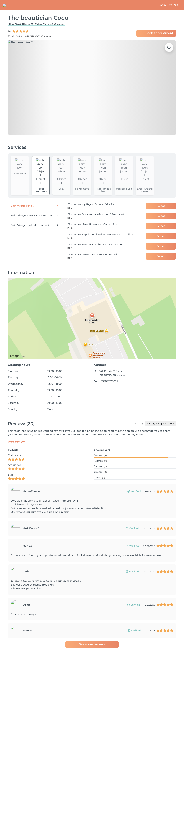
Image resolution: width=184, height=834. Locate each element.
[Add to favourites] (169, 47)
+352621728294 (108, 381)
